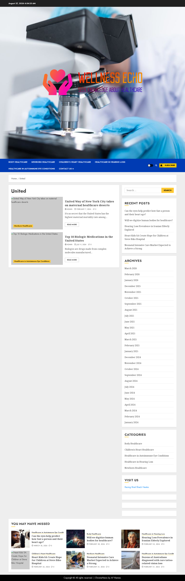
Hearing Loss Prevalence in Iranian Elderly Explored (157, 539)
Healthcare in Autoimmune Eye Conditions (32, 168)
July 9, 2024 (81, 245)
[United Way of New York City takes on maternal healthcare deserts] (37, 213)
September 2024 (133, 375)
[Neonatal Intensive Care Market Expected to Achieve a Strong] (75, 560)
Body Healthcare (18, 162)
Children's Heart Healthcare (139, 449)
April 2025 (130, 333)
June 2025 (130, 321)
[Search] (156, 165)
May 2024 (129, 398)
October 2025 (131, 297)
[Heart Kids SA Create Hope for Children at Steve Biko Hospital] (20, 560)
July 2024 (129, 386)
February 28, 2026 (97, 544)
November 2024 (133, 363)
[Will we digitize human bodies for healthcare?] (75, 539)
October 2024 (131, 369)
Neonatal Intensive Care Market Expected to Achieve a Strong (102, 560)
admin (69, 209)
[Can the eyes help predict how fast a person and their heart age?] (20, 539)
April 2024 (130, 404)
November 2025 (133, 291)
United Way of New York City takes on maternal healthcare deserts (89, 203)
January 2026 (131, 280)
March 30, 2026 (41, 546)
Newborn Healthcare (43, 162)
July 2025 (129, 315)
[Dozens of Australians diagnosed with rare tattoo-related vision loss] (130, 560)
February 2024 (132, 416)
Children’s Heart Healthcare (75, 162)
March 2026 (131, 268)
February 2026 (132, 274)
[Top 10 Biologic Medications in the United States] (37, 248)
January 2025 (131, 351)
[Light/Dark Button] (150, 165)
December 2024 (133, 357)
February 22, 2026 (152, 544)
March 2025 (131, 339)
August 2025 (131, 309)
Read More (72, 224)
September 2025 (133, 303)
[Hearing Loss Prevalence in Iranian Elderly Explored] (130, 539)
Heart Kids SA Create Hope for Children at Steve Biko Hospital (47, 560)
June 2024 (130, 392)
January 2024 (131, 422)
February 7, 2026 (84, 209)
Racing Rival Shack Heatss (137, 487)
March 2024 (131, 410)
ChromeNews (101, 577)
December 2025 (133, 286)
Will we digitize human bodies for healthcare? (149, 220)
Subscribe (170, 165)
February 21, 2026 (97, 567)
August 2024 (131, 380)
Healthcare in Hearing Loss (110, 162)
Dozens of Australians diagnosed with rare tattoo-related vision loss (157, 560)
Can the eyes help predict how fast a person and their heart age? (47, 539)
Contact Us (65, 168)
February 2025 (132, 345)
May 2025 (129, 327)
